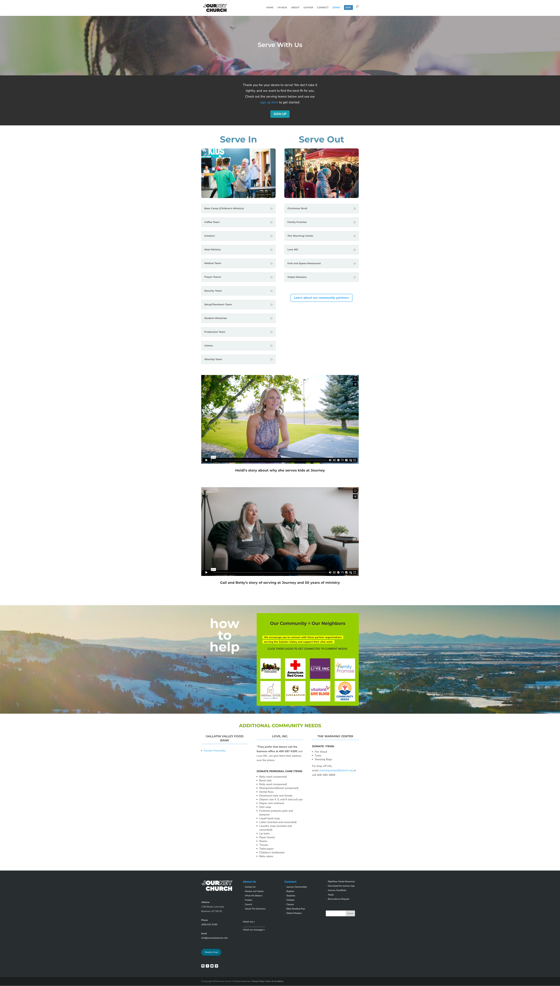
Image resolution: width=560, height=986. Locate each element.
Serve (336, 8)
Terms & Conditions (275, 981)
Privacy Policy (258, 981)
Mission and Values (254, 891)
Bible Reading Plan (295, 908)
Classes (290, 904)
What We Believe (253, 895)
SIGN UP (280, 114)
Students (290, 895)
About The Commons (255, 908)
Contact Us (250, 886)
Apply (331, 894)
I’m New (282, 8)
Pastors (248, 900)
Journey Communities (296, 886)
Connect (323, 8)
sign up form (269, 102)
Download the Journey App (341, 885)
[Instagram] (203, 966)
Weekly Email (211, 952)
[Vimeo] (216, 966)
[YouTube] (212, 966)
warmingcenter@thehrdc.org (336, 770)
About (295, 8)
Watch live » (249, 921)
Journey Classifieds (337, 890)
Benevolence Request (338, 899)
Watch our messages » (254, 929)
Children (290, 900)
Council (248, 904)
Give (348, 8)
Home (269, 8)
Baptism (290, 891)
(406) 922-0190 (209, 924)
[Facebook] (207, 966)
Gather (308, 8)
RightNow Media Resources (341, 881)
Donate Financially (215, 750)
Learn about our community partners (321, 298)
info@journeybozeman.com (214, 937)
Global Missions (294, 913)
